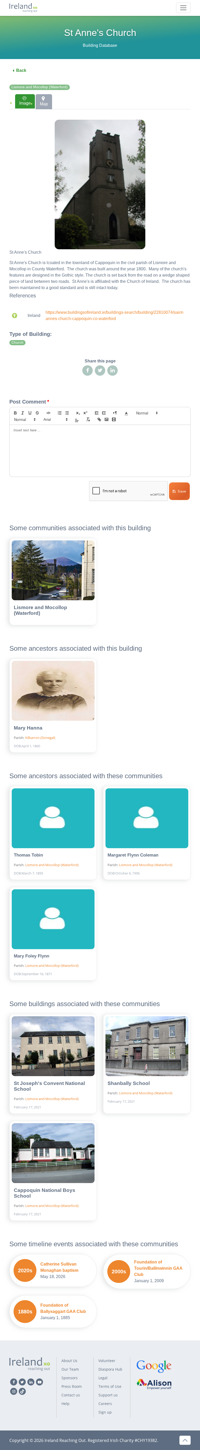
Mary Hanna (28, 728)
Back (21, 70)
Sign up (105, 1412)
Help (65, 1403)
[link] (99, 419)
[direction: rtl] (115, 413)
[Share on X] (100, 370)
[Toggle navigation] (183, 8)
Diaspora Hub (110, 1369)
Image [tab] (25, 103)
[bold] (15, 413)
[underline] (30, 413)
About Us (69, 1360)
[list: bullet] (67, 413)
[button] (126, 413)
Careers (105, 1403)
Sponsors (69, 1377)
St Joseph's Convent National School (49, 1086)
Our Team (70, 1369)
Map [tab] (44, 104)
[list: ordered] (59, 413)
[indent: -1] (96, 413)
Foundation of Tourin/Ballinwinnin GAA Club (158, 1268)
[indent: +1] (104, 413)
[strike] (37, 413)
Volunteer (106, 1360)
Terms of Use (109, 1386)
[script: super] (85, 413)
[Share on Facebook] (87, 370)
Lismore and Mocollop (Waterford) (39, 87)
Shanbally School (129, 1083)
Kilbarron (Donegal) (40, 737)
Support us (108, 1394)
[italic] (22, 413)
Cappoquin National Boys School (44, 1193)
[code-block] (48, 413)
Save (182, 491)
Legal (103, 1377)
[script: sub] (78, 413)
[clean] (88, 419)
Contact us (70, 1394)
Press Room (71, 1386)
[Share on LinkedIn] (112, 370)
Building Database (100, 45)
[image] (106, 419)
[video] (113, 419)
